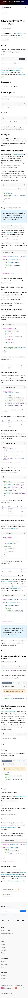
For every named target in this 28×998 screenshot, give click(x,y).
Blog (2, 967)
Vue (17, 38)
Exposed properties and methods (12, 521)
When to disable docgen (8, 867)
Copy (23, 59)
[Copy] (24, 104)
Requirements (6, 82)
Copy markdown (6, 28)
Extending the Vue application (12, 151)
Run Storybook (8, 92)
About (3, 978)
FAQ (3, 650)
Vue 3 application (17, 154)
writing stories (19, 68)
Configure (5, 134)
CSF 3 (4, 683)
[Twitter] (13, 920)
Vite (8, 40)
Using (11, 208)
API (2, 744)
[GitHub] (3, 920)
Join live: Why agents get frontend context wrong (13, 2)
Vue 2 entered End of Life (8, 712)
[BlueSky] (8, 920)
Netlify (11, 993)
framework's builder (20, 796)
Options (4, 750)
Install (4, 45)
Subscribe (23, 911)
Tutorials (3, 947)
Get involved (4, 964)
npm (15, 59)
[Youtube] (23, 920)
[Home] (6, 7)
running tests (4, 70)
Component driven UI (7, 933)
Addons (3, 961)
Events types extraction (9, 372)
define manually (17, 881)
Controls (12, 528)
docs (21, 876)
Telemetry (4, 953)
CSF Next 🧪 (16, 683)
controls (11, 232)
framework (20, 33)
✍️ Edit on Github (7, 894)
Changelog (4, 950)
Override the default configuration (12, 576)
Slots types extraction (8, 430)
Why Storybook (5, 930)
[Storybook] (18, 920)
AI (1, 936)
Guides (3, 944)
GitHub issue (13, 635)
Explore (3, 975)
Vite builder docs (12, 801)
